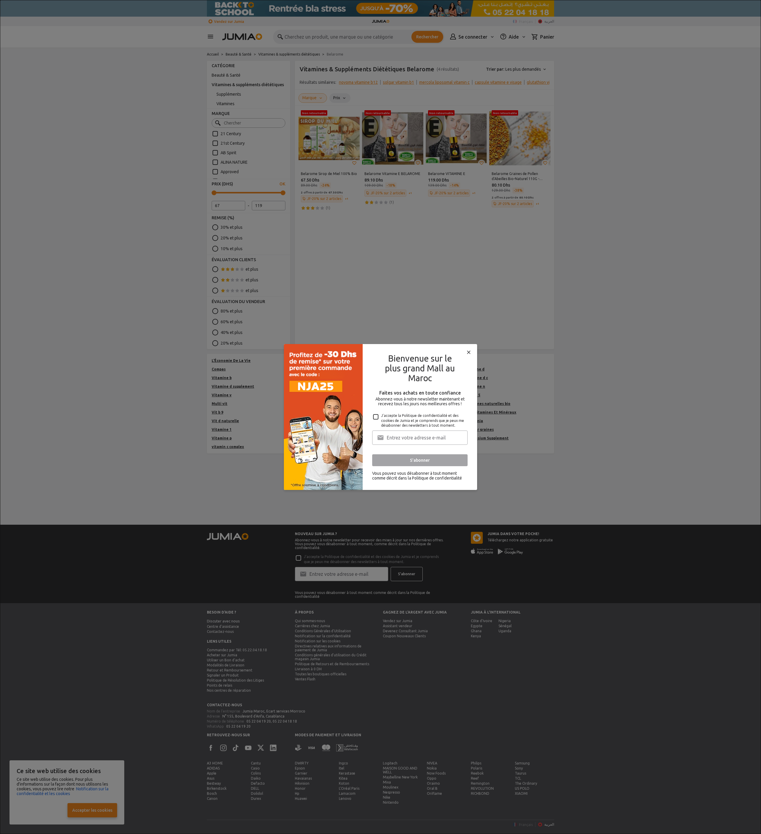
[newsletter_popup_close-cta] (469, 352)
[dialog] (380, 417)
